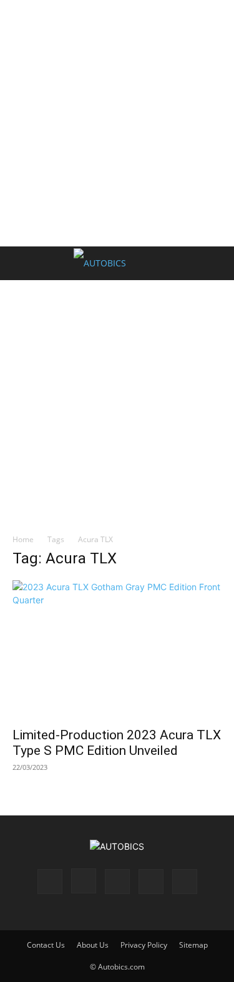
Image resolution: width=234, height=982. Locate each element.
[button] (21, 263)
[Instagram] (83, 880)
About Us (93, 945)
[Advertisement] (117, 123)
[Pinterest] (117, 881)
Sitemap (193, 945)
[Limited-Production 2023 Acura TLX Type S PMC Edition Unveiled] (117, 649)
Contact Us (46, 945)
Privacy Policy (143, 945)
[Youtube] (184, 881)
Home (23, 539)
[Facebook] (49, 881)
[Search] (216, 263)
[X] (151, 881)
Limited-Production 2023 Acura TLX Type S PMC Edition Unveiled (116, 742)
